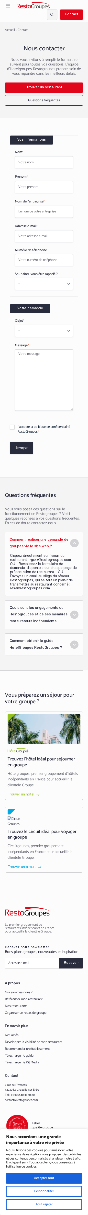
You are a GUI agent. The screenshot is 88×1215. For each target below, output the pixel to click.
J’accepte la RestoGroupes (44, 429)
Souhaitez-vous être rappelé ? (36, 274)
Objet (19, 321)
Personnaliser (44, 1191)
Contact (71, 14)
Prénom (21, 177)
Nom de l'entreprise (29, 202)
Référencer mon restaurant (24, 999)
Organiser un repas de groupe (25, 1013)
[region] (44, 1172)
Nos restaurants (16, 1006)
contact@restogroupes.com (21, 1100)
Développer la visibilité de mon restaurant (33, 1042)
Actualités (12, 1035)
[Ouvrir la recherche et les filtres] (52, 14)
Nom (19, 152)
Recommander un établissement (27, 1049)
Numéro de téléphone (31, 250)
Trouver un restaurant (44, 87)
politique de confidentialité (52, 427)
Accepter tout (44, 1178)
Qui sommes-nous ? (19, 992)
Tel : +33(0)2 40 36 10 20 (20, 1095)
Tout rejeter (44, 1204)
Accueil (10, 30)
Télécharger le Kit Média (22, 1062)
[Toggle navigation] (8, 6)
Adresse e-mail (26, 226)
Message (22, 345)
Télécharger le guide (19, 1056)
